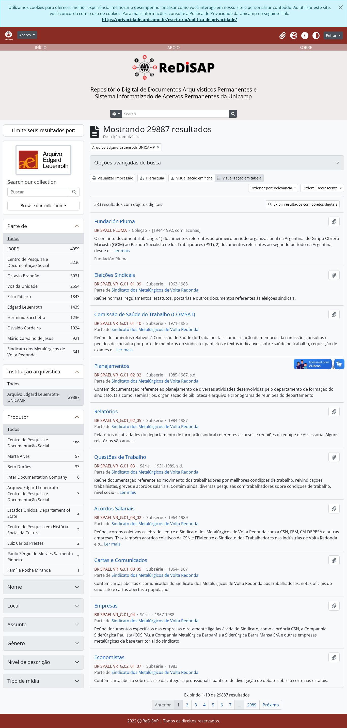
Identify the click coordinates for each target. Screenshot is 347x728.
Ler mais (122, 250)
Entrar (332, 35)
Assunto (17, 624)
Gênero (16, 643)
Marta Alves (43, 457)
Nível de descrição (28, 662)
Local (13, 605)
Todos (13, 238)
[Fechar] (341, 7)
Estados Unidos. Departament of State (43, 513)
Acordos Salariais (114, 509)
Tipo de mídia (23, 680)
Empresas (106, 606)
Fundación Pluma (114, 221)
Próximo (271, 705)
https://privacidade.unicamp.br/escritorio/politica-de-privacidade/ (169, 19)
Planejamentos (111, 366)
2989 (251, 705)
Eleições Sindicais (114, 275)
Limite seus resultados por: (43, 130)
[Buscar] (74, 192)
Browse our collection (42, 205)
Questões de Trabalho (120, 457)
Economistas (109, 657)
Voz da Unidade (43, 287)
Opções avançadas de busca (127, 162)
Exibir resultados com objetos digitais (305, 204)
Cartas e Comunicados (120, 560)
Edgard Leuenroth (43, 308)
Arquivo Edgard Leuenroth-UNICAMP (43, 397)
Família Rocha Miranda (43, 571)
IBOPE (43, 250)
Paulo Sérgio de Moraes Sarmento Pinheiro (43, 557)
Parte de (17, 226)
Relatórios (106, 411)
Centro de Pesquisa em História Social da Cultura (43, 530)
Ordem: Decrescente (321, 188)
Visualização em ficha (194, 178)
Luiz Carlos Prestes (43, 544)
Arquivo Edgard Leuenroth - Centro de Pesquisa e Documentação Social (43, 494)
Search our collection (32, 182)
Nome (14, 586)
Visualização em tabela (241, 178)
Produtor (17, 417)
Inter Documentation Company (43, 478)
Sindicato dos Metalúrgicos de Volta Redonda (43, 352)
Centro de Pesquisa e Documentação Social (43, 262)
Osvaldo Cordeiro (43, 329)
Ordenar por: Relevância (271, 188)
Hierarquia (154, 178)
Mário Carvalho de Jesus (43, 340)
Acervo (25, 35)
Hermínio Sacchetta (43, 319)
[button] (282, 35)
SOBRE (305, 47)
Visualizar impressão (115, 178)
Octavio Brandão (43, 277)
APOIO (173, 47)
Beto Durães (43, 468)
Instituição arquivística (33, 371)
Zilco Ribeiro (43, 298)
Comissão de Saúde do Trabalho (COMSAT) (144, 314)
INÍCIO (40, 47)
